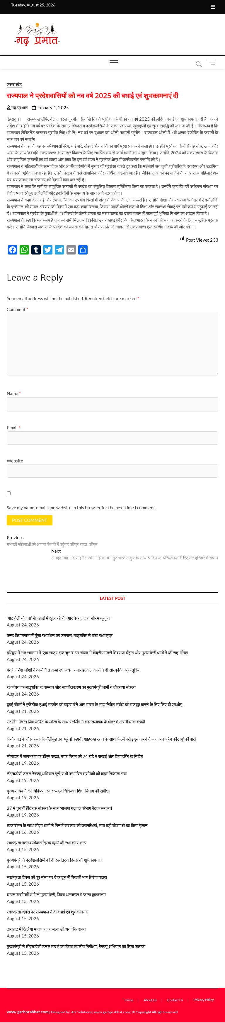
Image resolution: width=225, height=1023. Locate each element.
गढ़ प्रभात (19, 107)
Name (14, 393)
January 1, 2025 (52, 107)
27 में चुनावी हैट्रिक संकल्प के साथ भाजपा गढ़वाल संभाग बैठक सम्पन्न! (59, 808)
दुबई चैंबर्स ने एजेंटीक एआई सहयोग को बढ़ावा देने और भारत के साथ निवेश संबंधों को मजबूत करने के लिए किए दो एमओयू (94, 704)
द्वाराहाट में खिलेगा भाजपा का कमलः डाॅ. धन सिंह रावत (46, 929)
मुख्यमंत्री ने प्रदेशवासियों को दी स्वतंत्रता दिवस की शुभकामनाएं (54, 860)
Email (13, 427)
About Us (150, 1000)
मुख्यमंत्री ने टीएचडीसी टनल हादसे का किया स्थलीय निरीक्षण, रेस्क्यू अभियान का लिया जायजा (76, 946)
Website (15, 460)
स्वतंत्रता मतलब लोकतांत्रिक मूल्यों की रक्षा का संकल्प (46, 842)
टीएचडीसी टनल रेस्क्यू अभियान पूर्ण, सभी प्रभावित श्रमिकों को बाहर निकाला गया (67, 773)
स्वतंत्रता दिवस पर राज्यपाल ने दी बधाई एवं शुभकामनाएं (47, 911)
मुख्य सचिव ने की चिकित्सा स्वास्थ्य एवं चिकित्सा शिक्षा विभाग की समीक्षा (58, 790)
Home (129, 1000)
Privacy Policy (204, 1000)
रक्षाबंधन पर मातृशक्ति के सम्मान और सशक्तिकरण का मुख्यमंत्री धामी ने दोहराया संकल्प (71, 687)
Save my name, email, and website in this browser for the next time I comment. (81, 507)
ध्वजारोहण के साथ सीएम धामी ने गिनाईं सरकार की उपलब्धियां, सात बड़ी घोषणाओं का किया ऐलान (77, 825)
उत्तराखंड (14, 84)
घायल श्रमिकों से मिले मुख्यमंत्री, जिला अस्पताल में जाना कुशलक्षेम (56, 894)
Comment (17, 309)
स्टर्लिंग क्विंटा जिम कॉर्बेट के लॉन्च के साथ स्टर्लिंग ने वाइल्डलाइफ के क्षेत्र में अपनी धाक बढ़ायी (76, 721)
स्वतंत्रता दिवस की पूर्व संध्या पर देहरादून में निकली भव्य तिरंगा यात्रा (57, 877)
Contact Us (175, 1000)
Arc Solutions (81, 1012)
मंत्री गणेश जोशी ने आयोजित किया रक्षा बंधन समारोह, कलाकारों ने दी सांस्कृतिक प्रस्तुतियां (74, 669)
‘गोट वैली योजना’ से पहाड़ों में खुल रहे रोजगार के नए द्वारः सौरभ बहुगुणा (58, 618)
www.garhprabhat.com (28, 1011)
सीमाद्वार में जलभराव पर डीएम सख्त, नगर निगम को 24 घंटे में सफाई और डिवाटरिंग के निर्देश (75, 756)
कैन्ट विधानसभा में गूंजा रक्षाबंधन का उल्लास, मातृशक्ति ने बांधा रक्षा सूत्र (60, 635)
